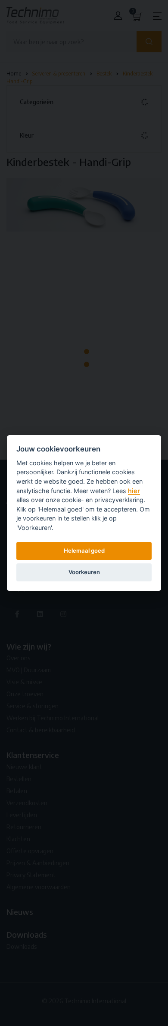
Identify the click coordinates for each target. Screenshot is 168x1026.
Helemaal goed (84, 550)
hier (134, 490)
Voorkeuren (84, 572)
